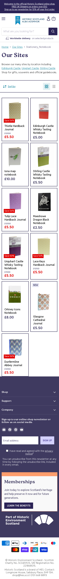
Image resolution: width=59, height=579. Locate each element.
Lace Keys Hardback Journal (44, 263)
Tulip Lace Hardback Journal (15, 218)
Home (5, 47)
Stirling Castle (47, 68)
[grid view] (46, 86)
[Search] (53, 31)
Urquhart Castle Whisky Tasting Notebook (13, 265)
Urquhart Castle (30, 68)
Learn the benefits (18, 505)
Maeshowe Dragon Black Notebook (41, 220)
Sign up (47, 440)
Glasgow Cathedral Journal (39, 320)
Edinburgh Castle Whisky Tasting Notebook (43, 129)
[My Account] (48, 18)
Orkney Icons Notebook (12, 311)
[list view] (53, 86)
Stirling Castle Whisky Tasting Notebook (42, 174)
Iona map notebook (10, 172)
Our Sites (17, 47)
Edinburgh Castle (11, 68)
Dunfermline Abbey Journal (13, 363)
